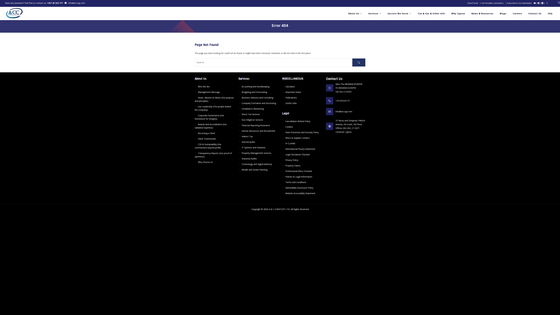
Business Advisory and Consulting (257, 97)
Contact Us (534, 13)
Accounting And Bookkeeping (255, 86)
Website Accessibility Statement (300, 193)
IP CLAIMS (290, 143)
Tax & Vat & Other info (431, 13)
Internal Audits (248, 142)
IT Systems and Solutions (254, 147)
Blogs (503, 13)
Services (373, 13)
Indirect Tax (247, 136)
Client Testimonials (207, 138)
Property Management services (256, 153)
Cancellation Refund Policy (297, 121)
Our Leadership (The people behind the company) (213, 108)
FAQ (550, 13)
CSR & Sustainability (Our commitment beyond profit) (208, 146)
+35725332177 (343, 100)
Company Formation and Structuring (259, 103)
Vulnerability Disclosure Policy (299, 187)
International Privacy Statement (300, 149)
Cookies (289, 126)
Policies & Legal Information (298, 176)
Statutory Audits (249, 158)
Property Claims (292, 165)
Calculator (290, 86)
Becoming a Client (206, 133)
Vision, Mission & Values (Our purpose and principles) (214, 99)
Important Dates (293, 92)
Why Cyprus (458, 13)
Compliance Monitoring (253, 108)
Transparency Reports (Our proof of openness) (213, 155)
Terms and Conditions (295, 182)
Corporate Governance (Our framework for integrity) (209, 117)
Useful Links (291, 103)
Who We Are (204, 86)
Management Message (209, 92)
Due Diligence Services (252, 119)
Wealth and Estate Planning (254, 169)
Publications (291, 97)
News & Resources (482, 13)
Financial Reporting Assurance (256, 125)
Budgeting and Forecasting (254, 92)
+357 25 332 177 (55, 3)
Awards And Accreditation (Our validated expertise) (211, 126)
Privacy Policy (291, 160)
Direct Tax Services (251, 114)
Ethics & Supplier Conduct (297, 137)
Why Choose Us (205, 162)
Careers (517, 13)
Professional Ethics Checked (298, 171)
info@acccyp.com (76, 3)
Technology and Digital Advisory (257, 164)
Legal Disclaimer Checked (297, 154)
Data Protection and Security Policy (302, 132)
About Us (353, 13)
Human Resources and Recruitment (258, 131)
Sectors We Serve (398, 13)
